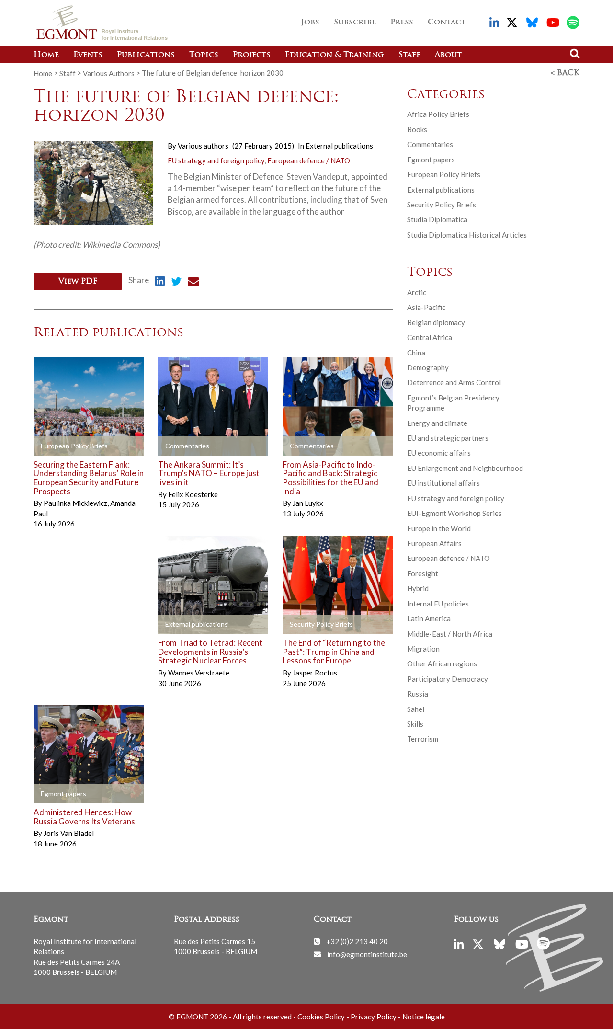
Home (46, 55)
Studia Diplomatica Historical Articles (467, 234)
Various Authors (109, 73)
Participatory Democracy (447, 679)
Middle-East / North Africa (449, 633)
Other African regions (442, 663)
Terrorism (422, 738)
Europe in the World (439, 528)
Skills (415, 724)
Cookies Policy (321, 1016)
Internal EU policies (438, 603)
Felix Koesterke (193, 494)
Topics (203, 55)
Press (401, 22)
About (448, 55)
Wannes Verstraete (198, 672)
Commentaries (430, 144)
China (416, 352)
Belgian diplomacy (436, 322)
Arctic (416, 292)
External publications (339, 145)
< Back (565, 73)
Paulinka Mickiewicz (76, 503)
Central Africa (429, 337)
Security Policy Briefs (441, 204)
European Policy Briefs (443, 174)
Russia (417, 693)
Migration (423, 648)
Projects (252, 55)
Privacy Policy (374, 1016)
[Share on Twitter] (176, 282)
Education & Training (334, 55)
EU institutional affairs (443, 483)
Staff (409, 55)
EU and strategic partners (447, 438)
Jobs (310, 22)
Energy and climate (437, 423)
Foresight (422, 573)
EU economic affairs (439, 452)
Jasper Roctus (315, 672)
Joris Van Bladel (69, 833)
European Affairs (434, 543)
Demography (428, 367)
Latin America (429, 618)
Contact (446, 22)
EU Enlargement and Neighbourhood (465, 468)
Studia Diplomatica (437, 219)
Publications (146, 55)
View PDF (77, 282)
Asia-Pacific (426, 307)
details (60, 446)
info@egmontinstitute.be (367, 953)
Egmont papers (431, 159)
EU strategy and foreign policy (216, 160)
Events (87, 55)
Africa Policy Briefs (438, 114)
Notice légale (423, 1016)
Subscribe (355, 22)
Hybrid (418, 588)
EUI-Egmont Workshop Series (454, 513)
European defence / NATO (308, 160)
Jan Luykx (308, 503)
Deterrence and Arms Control (454, 382)
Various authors (203, 145)
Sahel (415, 709)
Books (417, 129)
